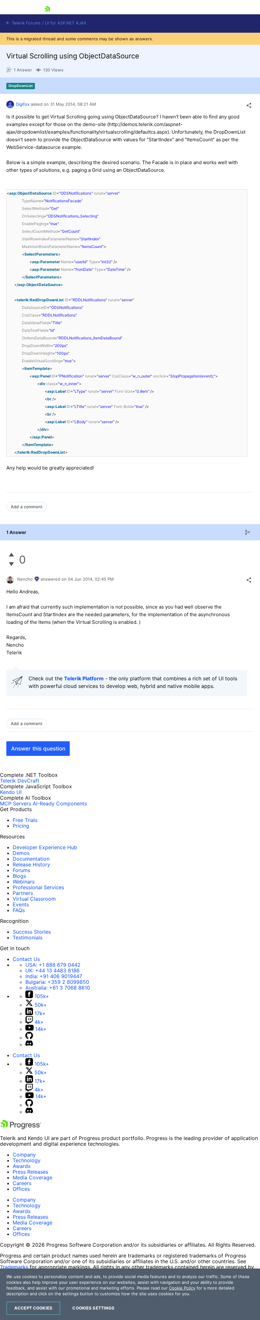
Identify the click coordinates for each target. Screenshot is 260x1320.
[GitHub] (29, 1037)
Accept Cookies (33, 1307)
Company (24, 1154)
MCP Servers (15, 803)
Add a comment (26, 506)
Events (21, 904)
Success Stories (32, 932)
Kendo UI (11, 792)
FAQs (19, 910)
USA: (53, 965)
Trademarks (14, 1267)
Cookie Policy (182, 1287)
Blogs (19, 876)
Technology (27, 1160)
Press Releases (30, 1172)
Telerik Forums (25, 23)
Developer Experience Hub (45, 847)
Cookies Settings (93, 1307)
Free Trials (25, 820)
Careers (22, 1183)
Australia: (57, 987)
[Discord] (29, 1044)
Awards (21, 1166)
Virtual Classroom (34, 899)
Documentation (31, 859)
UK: (52, 970)
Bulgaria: (57, 982)
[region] (130, 1294)
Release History (31, 864)
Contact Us (26, 959)
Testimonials (27, 937)
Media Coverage (32, 1177)
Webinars (24, 881)
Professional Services (38, 887)
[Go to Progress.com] (20, 1127)
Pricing (21, 826)
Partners (23, 893)
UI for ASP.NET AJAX (65, 23)
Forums (21, 870)
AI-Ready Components (60, 803)
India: (53, 976)
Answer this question (38, 748)
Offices (21, 1189)
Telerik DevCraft (19, 780)
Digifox (22, 104)
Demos (21, 853)
